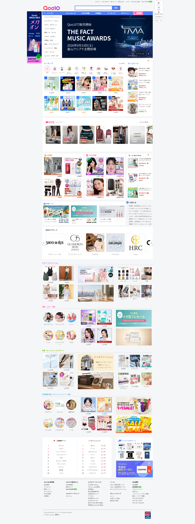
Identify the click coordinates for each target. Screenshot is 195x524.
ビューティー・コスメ (51, 21)
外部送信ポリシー (93, 494)
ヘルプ (128, 1)
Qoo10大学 (145, 1)
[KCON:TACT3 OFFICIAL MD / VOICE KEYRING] (121, 446)
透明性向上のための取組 (95, 505)
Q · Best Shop (136, 155)
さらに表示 (121, 63)
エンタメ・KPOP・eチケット (53, 56)
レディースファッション (52, 17)
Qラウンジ (69, 496)
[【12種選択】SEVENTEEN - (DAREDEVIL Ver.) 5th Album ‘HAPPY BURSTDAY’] (130, 455)
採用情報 (135, 487)
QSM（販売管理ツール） (117, 485)
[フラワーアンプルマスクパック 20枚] (73, 166)
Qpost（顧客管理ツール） (118, 487)
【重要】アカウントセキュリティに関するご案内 (140, 224)
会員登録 (46, 485)
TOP (156, 20)
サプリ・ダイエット (50, 25)
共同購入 (50, 155)
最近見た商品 (114, 500)
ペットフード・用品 (50, 48)
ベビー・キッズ (49, 52)
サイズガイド (159, 16)
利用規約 (91, 489)
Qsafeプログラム (93, 500)
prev (44, 131)
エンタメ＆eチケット (129, 441)
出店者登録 (69, 485)
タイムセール (133, 63)
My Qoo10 (105, 1)
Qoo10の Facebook (137, 498)
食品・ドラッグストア (51, 44)
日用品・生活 (48, 40)
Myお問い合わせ (93, 485)
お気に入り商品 (115, 498)
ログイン (98, 1)
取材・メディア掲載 (138, 496)
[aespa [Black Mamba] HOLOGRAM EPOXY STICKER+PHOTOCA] (130, 446)
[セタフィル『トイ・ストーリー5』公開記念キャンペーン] (56, 211)
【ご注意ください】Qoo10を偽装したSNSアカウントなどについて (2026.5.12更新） (140, 208)
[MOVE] (138, 13)
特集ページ (50, 203)
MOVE (50, 122)
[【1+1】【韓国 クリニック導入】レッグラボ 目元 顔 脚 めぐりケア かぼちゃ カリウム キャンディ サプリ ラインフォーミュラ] (95, 166)
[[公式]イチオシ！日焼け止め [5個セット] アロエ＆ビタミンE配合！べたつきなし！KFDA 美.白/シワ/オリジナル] (73, 187)
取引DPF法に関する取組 (95, 503)
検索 (115, 8)
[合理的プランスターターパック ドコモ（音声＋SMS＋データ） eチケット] (147, 455)
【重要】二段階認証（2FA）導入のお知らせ (140, 221)
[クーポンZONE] (134, 469)
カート (114, 1)
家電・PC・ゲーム (50, 32)
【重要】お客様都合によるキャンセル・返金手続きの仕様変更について (140, 206)
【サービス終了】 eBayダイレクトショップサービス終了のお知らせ (140, 214)
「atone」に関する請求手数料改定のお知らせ (140, 216)
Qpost (122, 1)
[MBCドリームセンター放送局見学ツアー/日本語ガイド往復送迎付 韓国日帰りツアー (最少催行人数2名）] (147, 446)
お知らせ (133, 202)
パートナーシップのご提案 (140, 494)
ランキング (48, 63)
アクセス (91, 496)
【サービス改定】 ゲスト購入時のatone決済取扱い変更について (140, 211)
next (151, 131)
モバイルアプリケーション (118, 489)
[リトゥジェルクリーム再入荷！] (112, 211)
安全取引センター (93, 498)
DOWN (161, 20)
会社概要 (135, 485)
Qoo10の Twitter (137, 500)
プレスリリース (137, 489)
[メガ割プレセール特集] (84, 211)
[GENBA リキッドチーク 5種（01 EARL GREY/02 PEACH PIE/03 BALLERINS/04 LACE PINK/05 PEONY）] (95, 187)
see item (125, 269)
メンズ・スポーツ (50, 29)
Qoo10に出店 (135, 1)
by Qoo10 (59, 122)
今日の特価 (92, 155)
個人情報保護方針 (93, 491)
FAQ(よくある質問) (94, 487)
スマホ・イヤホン (50, 36)
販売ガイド (69, 487)
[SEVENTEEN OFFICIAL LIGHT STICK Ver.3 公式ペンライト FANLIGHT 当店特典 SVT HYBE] (121, 455)
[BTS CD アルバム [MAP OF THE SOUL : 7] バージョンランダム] (138, 446)
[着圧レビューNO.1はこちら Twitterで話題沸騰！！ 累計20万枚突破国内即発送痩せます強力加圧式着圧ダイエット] (53, 187)
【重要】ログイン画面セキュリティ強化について (140, 219)
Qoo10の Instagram (138, 503)
